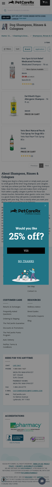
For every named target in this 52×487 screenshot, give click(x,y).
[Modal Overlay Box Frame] (26, 243)
